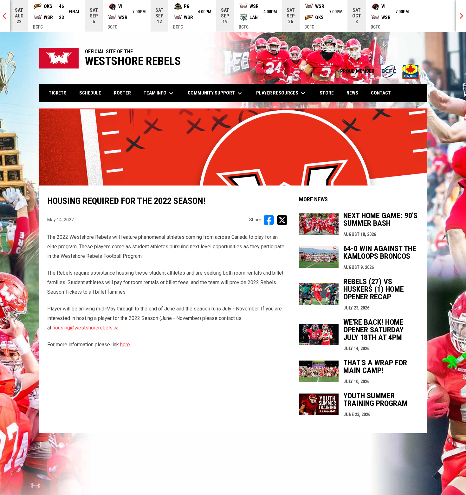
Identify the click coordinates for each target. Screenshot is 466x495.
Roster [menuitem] (122, 93)
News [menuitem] (352, 93)
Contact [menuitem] (381, 93)
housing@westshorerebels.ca (86, 328)
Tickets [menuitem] (58, 93)
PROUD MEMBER (380, 71)
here (125, 345)
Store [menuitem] (329, 93)
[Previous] (5, 16)
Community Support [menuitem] (215, 93)
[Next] (461, 16)
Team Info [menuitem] (159, 93)
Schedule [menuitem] (90, 93)
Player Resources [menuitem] (281, 93)
